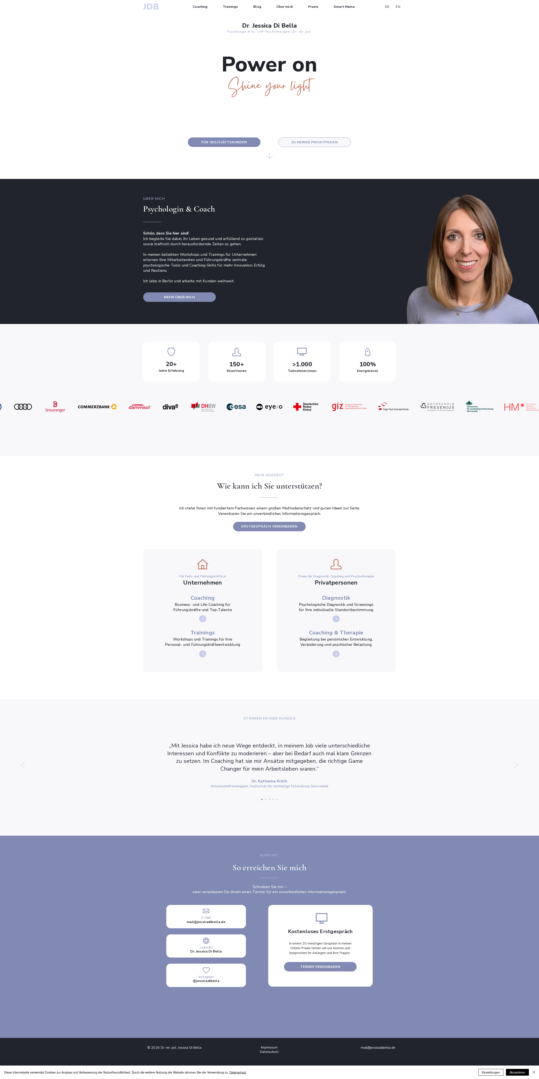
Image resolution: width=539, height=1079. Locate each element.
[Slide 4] (273, 799)
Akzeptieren (517, 1072)
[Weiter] (516, 765)
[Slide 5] (265, 799)
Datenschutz (237, 1072)
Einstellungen (491, 1072)
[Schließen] (533, 1072)
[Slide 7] (277, 799)
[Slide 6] (269, 799)
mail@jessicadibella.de (206, 922)
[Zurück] (23, 765)
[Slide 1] (262, 799)
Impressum (269, 1047)
